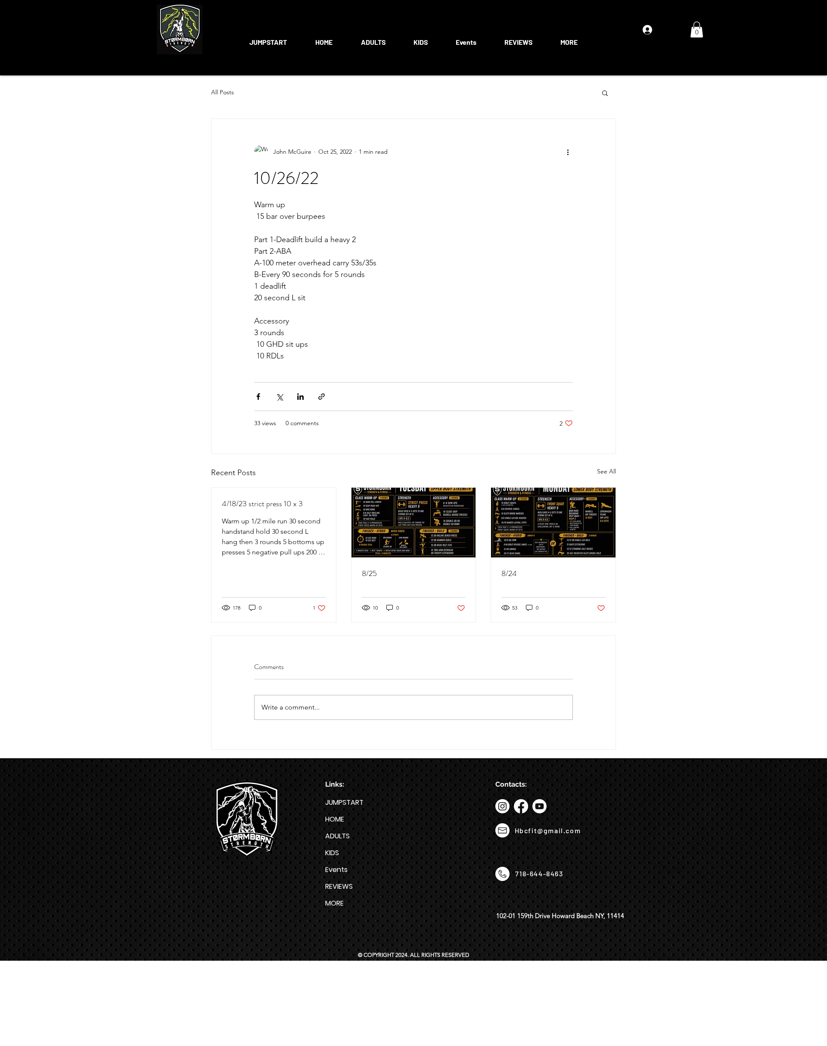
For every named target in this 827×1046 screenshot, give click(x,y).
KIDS (332, 853)
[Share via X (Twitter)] (279, 396)
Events (336, 870)
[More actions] (568, 151)
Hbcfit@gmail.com (548, 830)
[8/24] (553, 522)
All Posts (222, 92)
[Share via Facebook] (258, 396)
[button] (373, 38)
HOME (334, 819)
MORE (334, 903)
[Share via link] (321, 396)
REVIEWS (339, 886)
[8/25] (413, 522)
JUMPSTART (344, 802)
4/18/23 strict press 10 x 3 (262, 503)
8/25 (369, 573)
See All (606, 471)
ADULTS (337, 836)
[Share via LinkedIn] (300, 396)
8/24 (509, 573)
